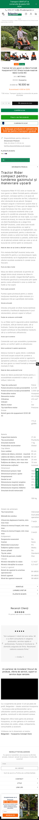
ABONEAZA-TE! (10, 815)
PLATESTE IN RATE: (8, 151)
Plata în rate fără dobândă (19, 117)
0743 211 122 (12, 10)
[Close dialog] (36, 796)
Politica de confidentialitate (25, 773)
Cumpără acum (19, 110)
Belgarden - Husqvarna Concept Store (16, 734)
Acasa (19, 18)
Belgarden (14, 14)
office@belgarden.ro (26, 10)
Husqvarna (22, 80)
